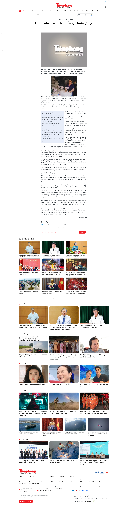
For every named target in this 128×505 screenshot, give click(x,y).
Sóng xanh (34, 10)
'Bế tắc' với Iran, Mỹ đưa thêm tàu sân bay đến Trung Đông (28, 432)
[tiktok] (80, 490)
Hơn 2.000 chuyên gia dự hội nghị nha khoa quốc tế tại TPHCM (33, 461)
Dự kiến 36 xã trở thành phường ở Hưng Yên (28, 292)
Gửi (82, 232)
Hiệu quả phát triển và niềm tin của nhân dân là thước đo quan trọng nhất (29, 255)
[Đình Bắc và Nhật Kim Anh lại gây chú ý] (94, 374)
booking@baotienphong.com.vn (44, 490)
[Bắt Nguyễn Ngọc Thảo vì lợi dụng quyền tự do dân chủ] (94, 344)
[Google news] (87, 490)
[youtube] (108, 1)
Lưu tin (2, 41)
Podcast (51, 476)
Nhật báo (31, 476)
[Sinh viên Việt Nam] (99, 472)
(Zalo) (46, 488)
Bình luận (2, 45)
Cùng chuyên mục (26, 239)
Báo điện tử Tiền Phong (64, 5)
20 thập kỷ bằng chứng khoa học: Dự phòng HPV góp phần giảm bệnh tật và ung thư (94, 462)
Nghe (2, 34)
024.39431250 (23, 491)
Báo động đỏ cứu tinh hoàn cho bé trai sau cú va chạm (63, 461)
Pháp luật (59, 10)
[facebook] (106, 1)
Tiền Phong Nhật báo (57, 1)
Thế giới (49, 10)
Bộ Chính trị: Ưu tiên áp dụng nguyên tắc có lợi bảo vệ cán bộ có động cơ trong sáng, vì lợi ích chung (63, 327)
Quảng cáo (91, 1)
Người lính (71, 10)
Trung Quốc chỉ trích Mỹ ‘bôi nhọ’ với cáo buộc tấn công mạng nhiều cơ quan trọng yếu (33, 413)
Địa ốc (39, 10)
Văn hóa (79, 10)
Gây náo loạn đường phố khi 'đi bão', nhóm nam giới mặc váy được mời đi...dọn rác (62, 357)
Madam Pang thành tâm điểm (60, 384)
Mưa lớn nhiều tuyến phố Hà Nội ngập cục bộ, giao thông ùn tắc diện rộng (76, 293)
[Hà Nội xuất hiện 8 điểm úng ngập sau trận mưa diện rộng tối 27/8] (53, 265)
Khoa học (94, 10)
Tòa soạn (84, 1)
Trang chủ (20, 11)
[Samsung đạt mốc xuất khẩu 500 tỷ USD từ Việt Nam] (53, 284)
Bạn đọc (80, 481)
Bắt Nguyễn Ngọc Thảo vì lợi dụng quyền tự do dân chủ (92, 356)
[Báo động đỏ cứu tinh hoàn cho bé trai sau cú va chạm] (63, 450)
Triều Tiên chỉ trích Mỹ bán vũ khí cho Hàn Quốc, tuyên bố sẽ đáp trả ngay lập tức (98, 433)
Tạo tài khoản (53, 224)
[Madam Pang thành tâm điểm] (63, 374)
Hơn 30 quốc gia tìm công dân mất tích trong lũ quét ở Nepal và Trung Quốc (94, 412)
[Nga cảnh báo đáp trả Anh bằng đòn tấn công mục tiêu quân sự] (63, 401)
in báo (85, 14)
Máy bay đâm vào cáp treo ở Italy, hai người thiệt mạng (74, 432)
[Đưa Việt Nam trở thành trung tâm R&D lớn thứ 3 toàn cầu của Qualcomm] (52, 424)
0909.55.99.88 (41, 488)
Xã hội (24, 10)
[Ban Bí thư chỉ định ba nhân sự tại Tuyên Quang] (29, 265)
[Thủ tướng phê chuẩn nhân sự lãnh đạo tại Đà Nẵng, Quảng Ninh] (76, 247)
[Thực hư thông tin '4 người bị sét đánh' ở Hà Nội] (33, 344)
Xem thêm (108, 11)
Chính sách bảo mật (97, 487)
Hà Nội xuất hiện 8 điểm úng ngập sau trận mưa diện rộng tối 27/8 (51, 273)
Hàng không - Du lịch (93, 481)
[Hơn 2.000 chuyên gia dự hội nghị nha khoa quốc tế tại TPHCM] (33, 450)
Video (104, 10)
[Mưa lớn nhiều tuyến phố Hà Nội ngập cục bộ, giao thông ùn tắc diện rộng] (76, 284)
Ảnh (40, 476)
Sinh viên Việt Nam (68, 1)
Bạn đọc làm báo (27, 501)
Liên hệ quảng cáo (41, 487)
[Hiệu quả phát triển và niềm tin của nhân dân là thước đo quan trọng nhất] (29, 247)
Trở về (2, 49)
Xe (74, 10)
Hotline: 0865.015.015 (45, 1)
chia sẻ (79, 14)
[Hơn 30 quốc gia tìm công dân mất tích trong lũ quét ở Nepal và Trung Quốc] (94, 401)
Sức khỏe (44, 10)
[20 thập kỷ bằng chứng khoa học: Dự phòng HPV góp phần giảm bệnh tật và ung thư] (94, 450)
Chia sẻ (2, 38)
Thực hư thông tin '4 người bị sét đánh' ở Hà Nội (33, 356)
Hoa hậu (99, 10)
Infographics (72, 476)
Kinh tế (28, 10)
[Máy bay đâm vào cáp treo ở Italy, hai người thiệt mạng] (75, 424)
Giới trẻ (54, 10)
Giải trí (83, 10)
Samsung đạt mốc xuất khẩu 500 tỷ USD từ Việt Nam (52, 292)
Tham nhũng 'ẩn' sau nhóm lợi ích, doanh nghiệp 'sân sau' (51, 255)
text (82, 14)
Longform (61, 476)
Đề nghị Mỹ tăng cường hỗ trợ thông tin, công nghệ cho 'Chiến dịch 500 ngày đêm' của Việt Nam (76, 274)
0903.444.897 (59, 488)
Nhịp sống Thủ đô (22, 483)
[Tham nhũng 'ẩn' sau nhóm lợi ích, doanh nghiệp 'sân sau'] (53, 247)
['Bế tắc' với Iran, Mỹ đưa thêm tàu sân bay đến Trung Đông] (29, 424)
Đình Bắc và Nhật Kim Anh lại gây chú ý (94, 385)
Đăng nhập (44, 224)
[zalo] (84, 490)
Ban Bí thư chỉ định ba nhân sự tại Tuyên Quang (28, 273)
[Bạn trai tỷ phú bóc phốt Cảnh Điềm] (33, 374)
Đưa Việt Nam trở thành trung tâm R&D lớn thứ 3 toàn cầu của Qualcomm (51, 433)
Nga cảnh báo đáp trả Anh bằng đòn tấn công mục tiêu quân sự (62, 412)
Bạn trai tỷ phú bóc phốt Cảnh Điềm (32, 384)
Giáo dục (88, 10)
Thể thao (65, 10)
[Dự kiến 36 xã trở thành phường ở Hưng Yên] (29, 284)
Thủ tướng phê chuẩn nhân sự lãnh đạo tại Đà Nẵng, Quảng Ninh (75, 255)
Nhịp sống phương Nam (34, 483)
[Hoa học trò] (107, 472)
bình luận (88, 14)
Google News (91, 14)
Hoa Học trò (77, 1)
